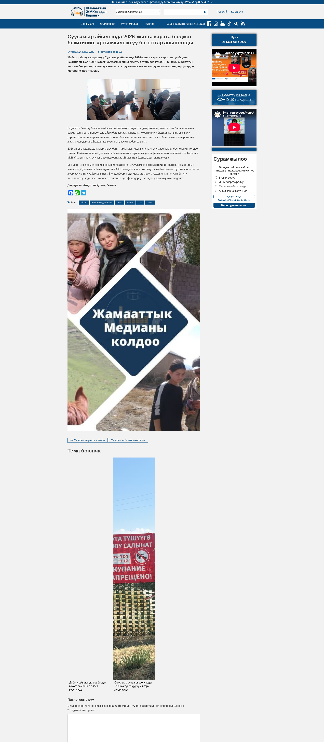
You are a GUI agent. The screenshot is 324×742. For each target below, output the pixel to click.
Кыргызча (237, 11)
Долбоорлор (107, 23)
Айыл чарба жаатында (233, 191)
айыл (83, 202)
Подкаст (149, 23)
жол (120, 202)
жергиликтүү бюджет (102, 202)
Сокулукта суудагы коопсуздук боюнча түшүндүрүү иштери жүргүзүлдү (133, 686)
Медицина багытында (232, 186)
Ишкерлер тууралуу (231, 182)
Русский (222, 11)
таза (150, 202)
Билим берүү (227, 177)
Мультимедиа (129, 23)
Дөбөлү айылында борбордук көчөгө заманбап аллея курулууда (87, 686)
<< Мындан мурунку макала (87, 440)
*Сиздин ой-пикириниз (81, 710)
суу (140, 202)
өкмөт (130, 202)
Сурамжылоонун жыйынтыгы (234, 199)
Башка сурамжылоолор (234, 205)
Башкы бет (87, 23)
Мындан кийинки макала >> (128, 440)
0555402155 (205, 2)
